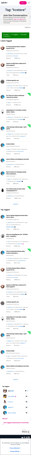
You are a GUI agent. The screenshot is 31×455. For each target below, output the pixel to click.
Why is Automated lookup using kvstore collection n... (15, 252)
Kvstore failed (10, 144)
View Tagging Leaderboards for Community (16, 422)
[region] (15, 446)
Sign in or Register (19, 19)
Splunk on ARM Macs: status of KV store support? (16, 64)
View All (15, 204)
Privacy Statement (15, 448)
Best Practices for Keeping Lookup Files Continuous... (16, 173)
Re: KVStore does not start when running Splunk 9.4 (15, 189)
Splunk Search (10, 255)
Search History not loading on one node (17, 159)
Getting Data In (10, 238)
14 (27, 390)
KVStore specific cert (12, 80)
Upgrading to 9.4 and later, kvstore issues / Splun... (16, 111)
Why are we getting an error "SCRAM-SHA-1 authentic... (17, 235)
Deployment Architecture (12, 50)
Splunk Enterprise (10, 114)
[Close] (28, 440)
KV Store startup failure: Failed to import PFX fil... (16, 47)
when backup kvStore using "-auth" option (16, 128)
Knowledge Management (12, 99)
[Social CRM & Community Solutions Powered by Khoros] (25, 431)
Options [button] (26, 27)
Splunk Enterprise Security (13, 146)
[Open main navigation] (29, 2)
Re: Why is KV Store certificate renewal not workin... (15, 96)
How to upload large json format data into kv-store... (17, 216)
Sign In (23, 3)
